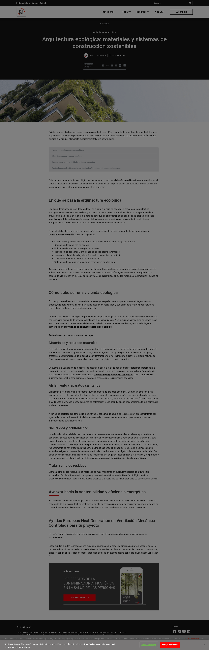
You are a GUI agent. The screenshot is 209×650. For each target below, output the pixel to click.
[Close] (204, 645)
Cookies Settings (148, 645)
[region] (104, 645)
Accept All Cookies (170, 645)
